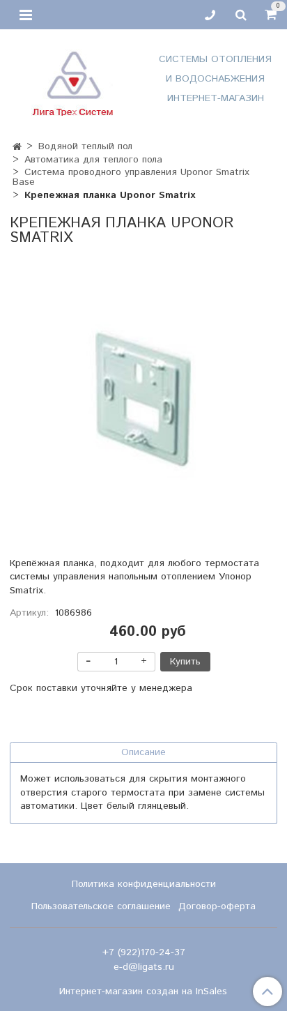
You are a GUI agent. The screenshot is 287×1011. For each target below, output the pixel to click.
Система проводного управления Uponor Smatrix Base (131, 177)
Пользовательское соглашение (101, 906)
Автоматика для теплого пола (93, 160)
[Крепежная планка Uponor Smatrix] (143, 399)
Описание (143, 752)
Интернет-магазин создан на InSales (143, 991)
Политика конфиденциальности (144, 884)
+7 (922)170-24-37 (143, 952)
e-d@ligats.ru (144, 967)
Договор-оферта (217, 906)
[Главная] (17, 147)
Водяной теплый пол (85, 146)
